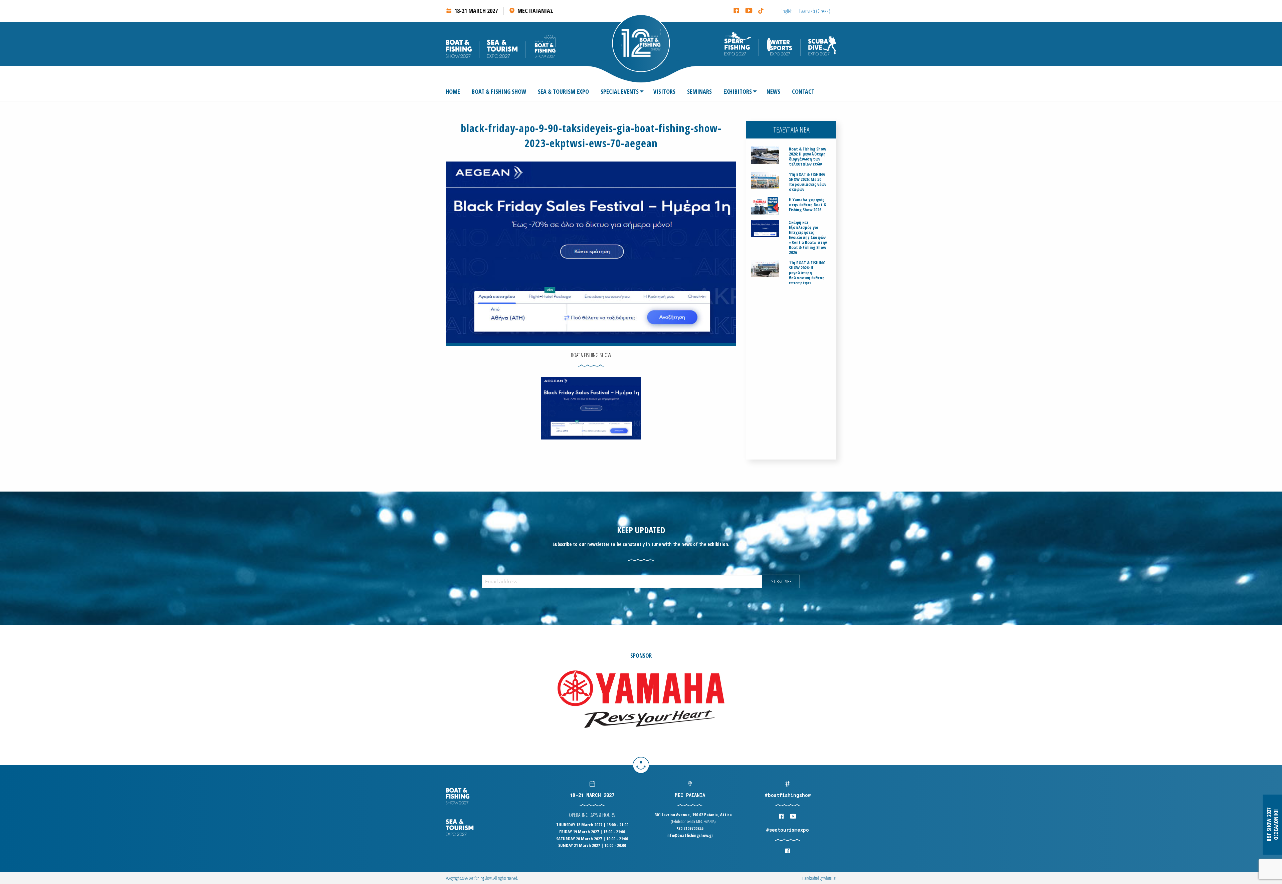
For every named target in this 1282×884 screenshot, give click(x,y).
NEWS (773, 91)
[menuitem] (455, 91)
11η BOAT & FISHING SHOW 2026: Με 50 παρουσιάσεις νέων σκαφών (807, 182)
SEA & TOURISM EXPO (563, 91)
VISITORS (664, 91)
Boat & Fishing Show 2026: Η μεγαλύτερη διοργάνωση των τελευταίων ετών (807, 156)
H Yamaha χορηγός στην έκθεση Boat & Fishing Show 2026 (807, 204)
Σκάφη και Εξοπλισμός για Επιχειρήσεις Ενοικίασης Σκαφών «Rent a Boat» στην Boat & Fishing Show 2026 (808, 237)
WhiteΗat (829, 878)
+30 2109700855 (689, 828)
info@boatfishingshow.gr (689, 835)
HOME (453, 91)
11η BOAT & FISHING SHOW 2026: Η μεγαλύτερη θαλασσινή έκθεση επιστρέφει (807, 272)
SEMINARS (699, 91)
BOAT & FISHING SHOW (499, 91)
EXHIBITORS (737, 91)
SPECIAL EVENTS (620, 91)
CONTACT (803, 91)
